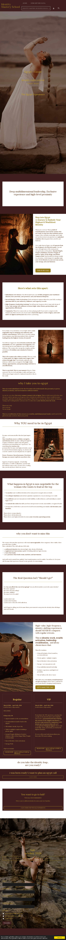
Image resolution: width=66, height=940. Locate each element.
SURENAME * (6, 888)
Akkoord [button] (59, 937)
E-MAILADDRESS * (7, 896)
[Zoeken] (58, 8)
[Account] (53, 8)
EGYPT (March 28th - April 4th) (14, 913)
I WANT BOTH (9, 918)
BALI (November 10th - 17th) (13, 916)
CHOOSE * (5, 910)
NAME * (4, 881)
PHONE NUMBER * (8, 903)
